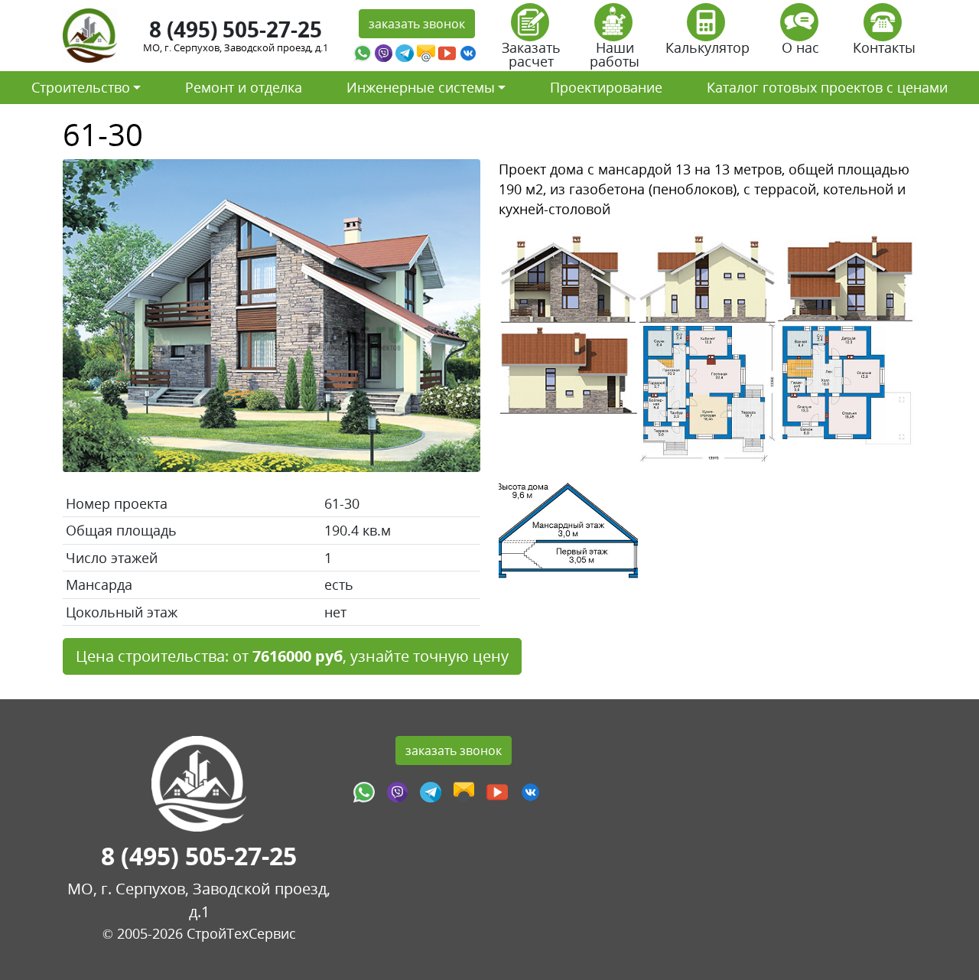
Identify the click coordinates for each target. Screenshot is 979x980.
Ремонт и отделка (243, 87)
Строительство (80, 87)
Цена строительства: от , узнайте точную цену (292, 656)
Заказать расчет (531, 54)
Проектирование (606, 87)
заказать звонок (417, 23)
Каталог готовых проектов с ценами (827, 87)
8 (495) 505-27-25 (235, 29)
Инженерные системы (420, 87)
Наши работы (614, 54)
